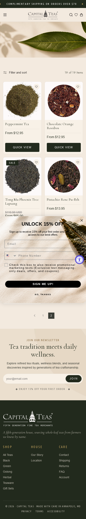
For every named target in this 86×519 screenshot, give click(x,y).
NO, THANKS (43, 294)
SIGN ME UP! (43, 284)
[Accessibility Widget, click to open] (79, 259)
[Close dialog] (81, 220)
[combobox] (11, 256)
